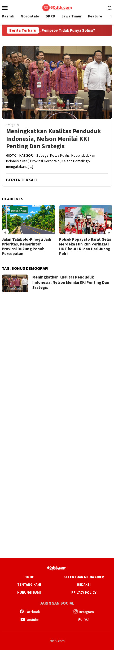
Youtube (32, 620)
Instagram (86, 612)
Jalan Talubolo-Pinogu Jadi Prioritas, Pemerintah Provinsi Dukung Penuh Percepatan (26, 246)
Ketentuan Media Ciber (84, 577)
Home (29, 577)
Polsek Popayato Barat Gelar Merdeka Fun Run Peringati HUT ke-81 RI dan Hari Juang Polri (85, 246)
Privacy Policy (83, 592)
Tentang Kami (29, 584)
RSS (86, 620)
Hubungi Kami (29, 592)
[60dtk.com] (57, 7)
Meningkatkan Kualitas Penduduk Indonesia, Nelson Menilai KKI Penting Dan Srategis (53, 138)
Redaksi (84, 584)
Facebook (32, 612)
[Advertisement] (57, 359)
